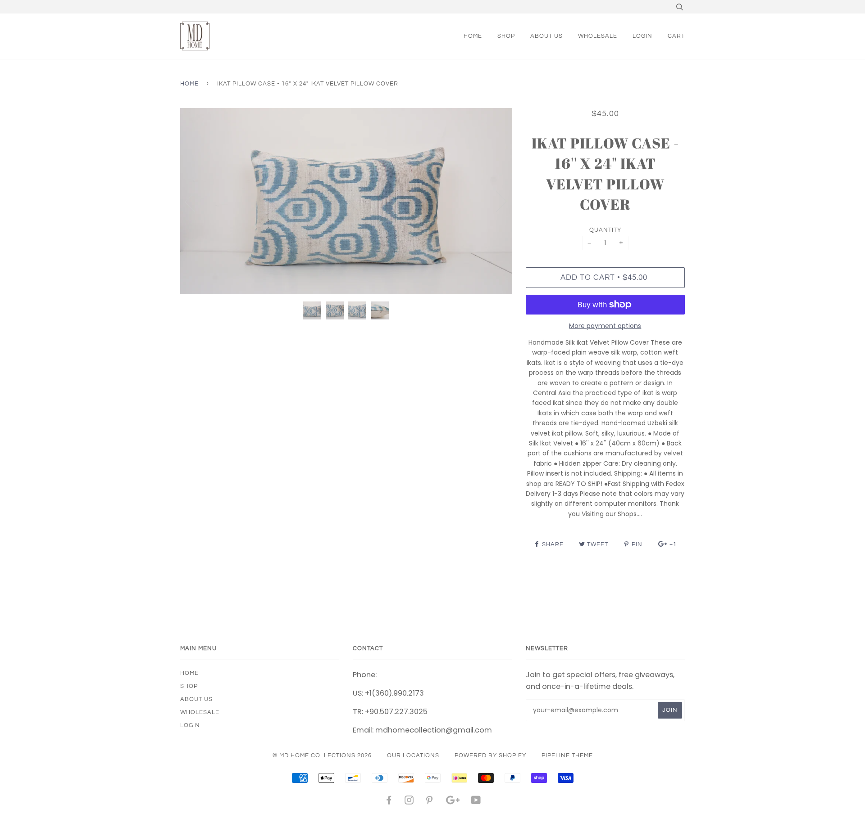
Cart (676, 36)
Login (642, 36)
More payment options (605, 325)
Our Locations (413, 755)
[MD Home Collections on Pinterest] (429, 802)
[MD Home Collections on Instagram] (409, 802)
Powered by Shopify (490, 755)
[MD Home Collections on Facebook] (389, 802)
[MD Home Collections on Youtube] (476, 802)
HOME (473, 36)
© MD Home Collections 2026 (322, 755)
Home (189, 84)
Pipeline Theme (567, 755)
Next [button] (495, 201)
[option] (346, 201)
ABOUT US (546, 36)
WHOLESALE (597, 36)
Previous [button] (195, 201)
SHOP (506, 36)
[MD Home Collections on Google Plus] (452, 802)
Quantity (605, 230)
